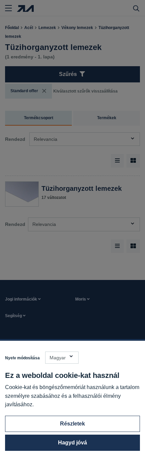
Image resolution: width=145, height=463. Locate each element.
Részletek (72, 424)
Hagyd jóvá (72, 442)
